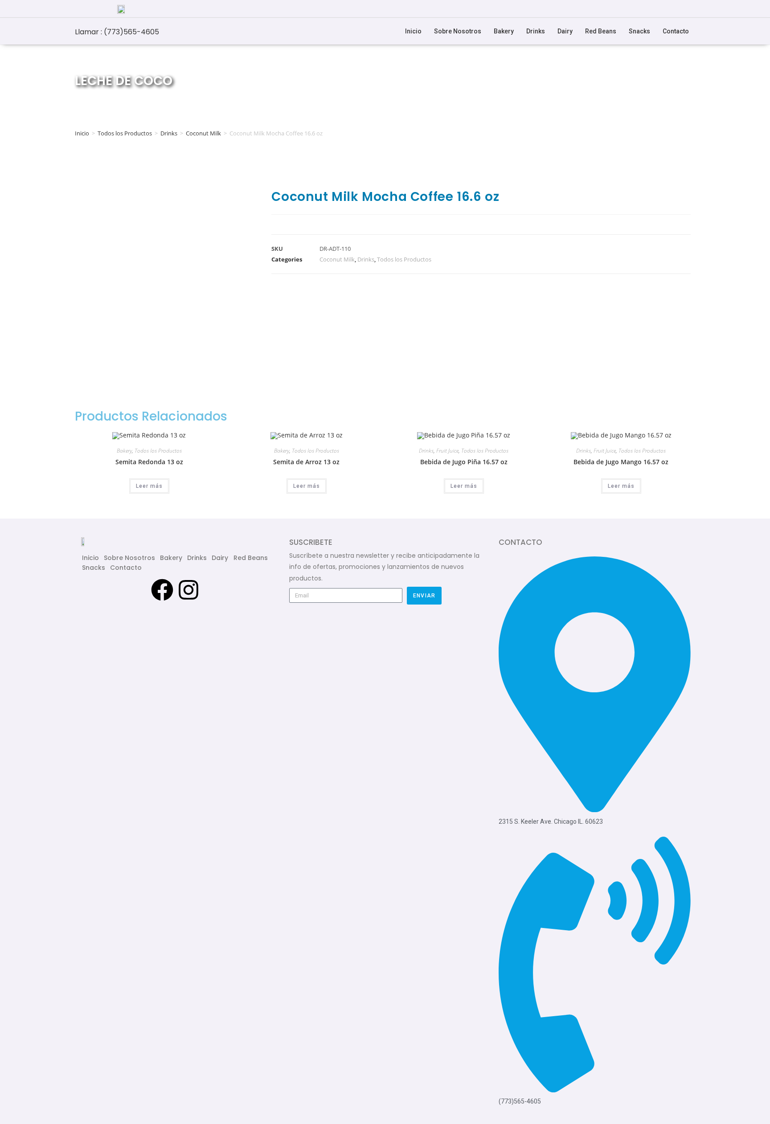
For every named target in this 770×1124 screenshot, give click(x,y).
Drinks (535, 31)
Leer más (149, 486)
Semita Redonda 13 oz (149, 462)
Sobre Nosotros (457, 31)
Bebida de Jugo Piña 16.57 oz (464, 462)
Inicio (413, 31)
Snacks (639, 31)
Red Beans (600, 31)
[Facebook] (162, 590)
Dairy (565, 31)
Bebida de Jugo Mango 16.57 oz (620, 462)
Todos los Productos (125, 133)
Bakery (504, 31)
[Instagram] (188, 590)
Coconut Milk (203, 133)
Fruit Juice (447, 450)
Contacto (676, 31)
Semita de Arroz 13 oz (306, 462)
